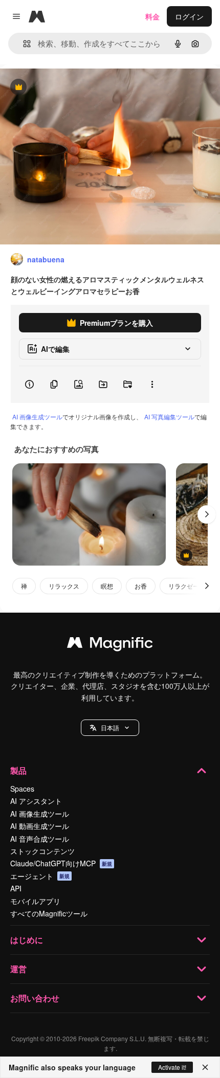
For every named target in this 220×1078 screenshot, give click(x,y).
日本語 (110, 727)
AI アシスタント (36, 801)
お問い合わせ (34, 998)
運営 (18, 969)
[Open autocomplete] (23, 44)
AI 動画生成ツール (39, 826)
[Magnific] (110, 645)
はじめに (26, 940)
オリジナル (70, 87)
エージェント (40, 876)
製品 (18, 770)
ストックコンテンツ (42, 851)
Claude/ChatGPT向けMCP (61, 863)
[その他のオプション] (152, 384)
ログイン (189, 16)
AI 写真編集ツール (169, 416)
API (15, 888)
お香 (141, 585)
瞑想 (107, 585)
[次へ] (206, 514)
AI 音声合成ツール (39, 839)
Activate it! (172, 1067)
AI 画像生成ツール (37, 416)
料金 (152, 16)
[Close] (205, 1067)
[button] (110, 728)
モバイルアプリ (35, 901)
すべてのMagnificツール (48, 913)
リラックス (64, 585)
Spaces (22, 788)
